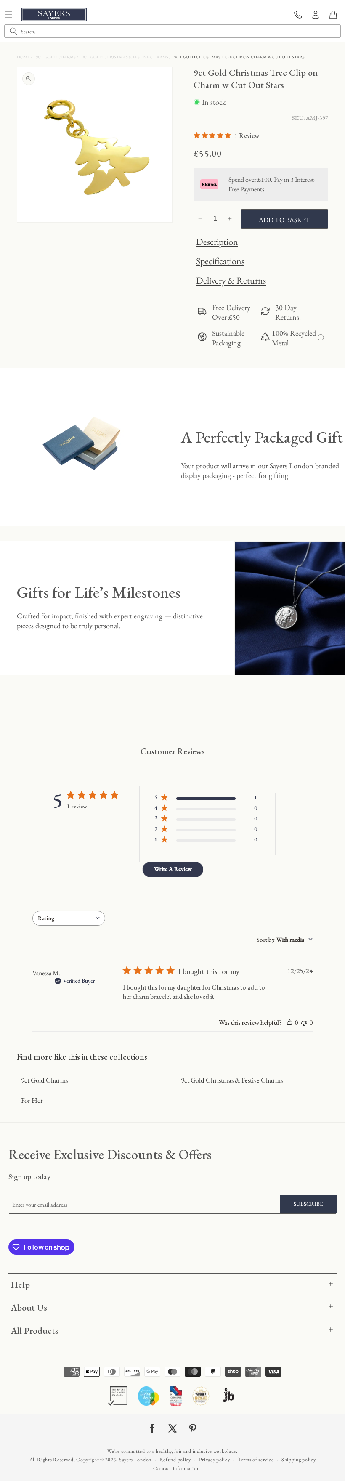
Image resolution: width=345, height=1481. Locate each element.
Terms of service (255, 1459)
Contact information (176, 1468)
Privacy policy (214, 1459)
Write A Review (173, 869)
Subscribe (308, 1204)
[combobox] (172, 31)
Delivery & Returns (231, 280)
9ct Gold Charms (56, 57)
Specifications (220, 261)
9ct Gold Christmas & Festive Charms (125, 57)
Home (24, 57)
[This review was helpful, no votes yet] (289, 1022)
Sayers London (135, 1459)
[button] (333, 14)
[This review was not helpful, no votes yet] (304, 1022)
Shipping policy (298, 1459)
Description (217, 242)
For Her (32, 1100)
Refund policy (175, 1459)
